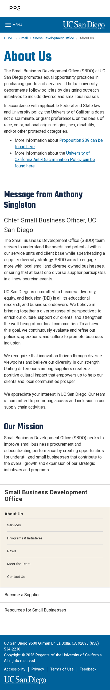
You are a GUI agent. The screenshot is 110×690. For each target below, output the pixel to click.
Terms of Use (62, 669)
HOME (9, 38)
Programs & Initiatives (24, 538)
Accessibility (14, 669)
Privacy (38, 669)
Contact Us (16, 576)
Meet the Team (18, 564)
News (11, 551)
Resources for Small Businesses (35, 610)
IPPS (14, 8)
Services (14, 525)
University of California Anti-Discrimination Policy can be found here (55, 159)
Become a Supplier (22, 594)
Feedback (88, 669)
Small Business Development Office (47, 38)
